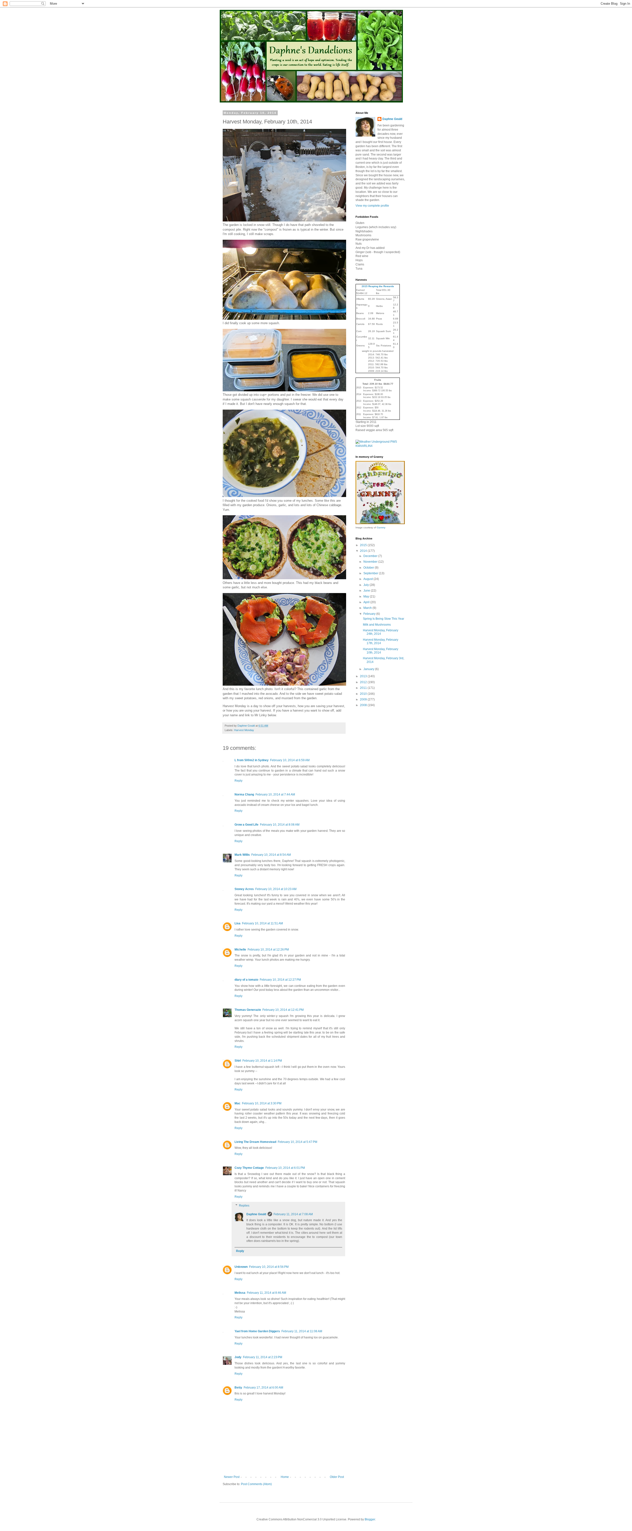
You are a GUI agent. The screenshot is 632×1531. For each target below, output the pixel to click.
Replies (244, 1205)
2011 (364, 688)
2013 (364, 676)
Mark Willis (242, 854)
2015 (364, 545)
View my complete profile (372, 205)
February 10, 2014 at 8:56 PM (269, 1267)
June (367, 590)
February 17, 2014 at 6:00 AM (263, 1387)
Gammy (381, 527)
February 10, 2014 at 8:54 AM (271, 854)
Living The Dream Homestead (255, 1142)
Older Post (337, 1477)
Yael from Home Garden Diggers (257, 1331)
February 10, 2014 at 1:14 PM (262, 1060)
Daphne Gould (256, 1214)
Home (285, 1477)
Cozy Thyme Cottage (249, 1168)
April (366, 602)
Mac (237, 1103)
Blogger (370, 1519)
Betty (238, 1387)
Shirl (238, 1060)
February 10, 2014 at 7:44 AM (275, 794)
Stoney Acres (244, 889)
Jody (238, 1357)
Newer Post (231, 1477)
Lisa (237, 923)
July (366, 585)
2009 (364, 699)
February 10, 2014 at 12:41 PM (283, 1010)
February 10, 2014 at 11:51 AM (262, 923)
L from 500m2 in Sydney (252, 760)
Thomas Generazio (248, 1010)
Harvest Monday (244, 730)
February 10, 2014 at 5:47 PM (297, 1142)
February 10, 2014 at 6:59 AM (290, 760)
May (366, 596)
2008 (364, 705)
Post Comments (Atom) (256, 1484)
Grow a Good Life (246, 824)
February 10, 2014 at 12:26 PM (268, 949)
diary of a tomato (246, 979)
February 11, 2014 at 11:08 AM (301, 1331)
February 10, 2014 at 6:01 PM (285, 1168)
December (370, 556)
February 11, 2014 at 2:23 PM (262, 1357)
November (370, 561)
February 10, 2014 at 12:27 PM (280, 979)
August (368, 579)
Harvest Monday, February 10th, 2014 (380, 650)
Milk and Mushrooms (377, 624)
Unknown (241, 1267)
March (368, 608)
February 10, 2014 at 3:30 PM (261, 1103)
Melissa (240, 1292)
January (369, 669)
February (369, 614)
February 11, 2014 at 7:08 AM (293, 1214)
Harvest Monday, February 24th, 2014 (380, 632)
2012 (364, 682)
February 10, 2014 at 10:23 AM (275, 889)
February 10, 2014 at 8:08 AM (279, 824)
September (371, 573)
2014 (364, 551)
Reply (238, 780)
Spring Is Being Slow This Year (383, 618)
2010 (364, 694)
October (369, 567)
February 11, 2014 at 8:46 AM (266, 1292)
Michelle (240, 949)
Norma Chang (244, 794)
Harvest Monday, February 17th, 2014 (380, 641)
